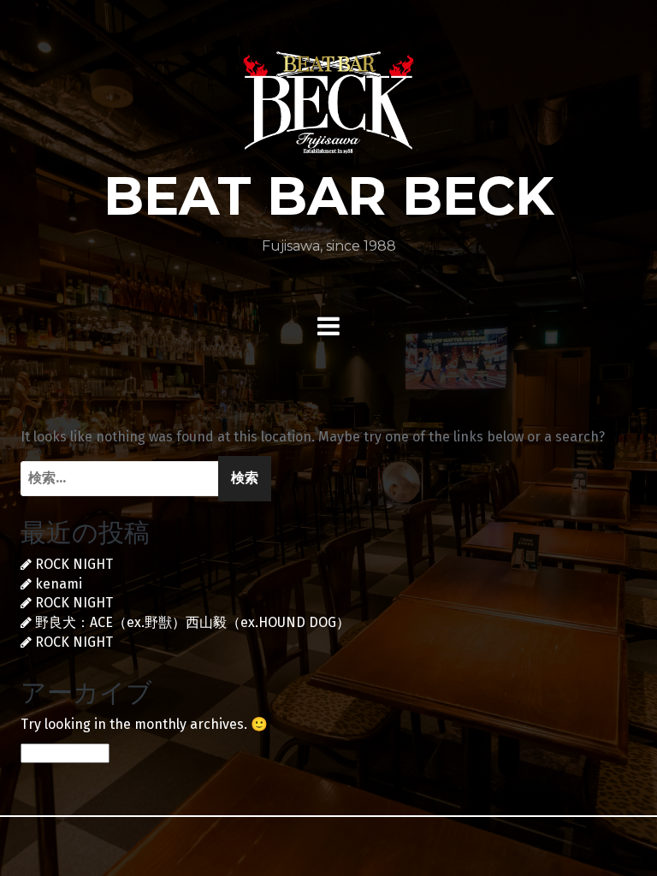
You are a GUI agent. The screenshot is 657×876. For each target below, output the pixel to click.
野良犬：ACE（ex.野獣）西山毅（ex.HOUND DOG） (192, 622)
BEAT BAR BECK (329, 195)
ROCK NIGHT (74, 564)
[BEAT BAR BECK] (328, 108)
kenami (58, 584)
